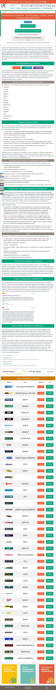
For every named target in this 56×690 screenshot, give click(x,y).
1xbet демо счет (28, 688)
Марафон (13, 79)
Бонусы (18, 8)
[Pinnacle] (2, 178)
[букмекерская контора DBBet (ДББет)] (9, 522)
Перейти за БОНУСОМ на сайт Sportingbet (28, 30)
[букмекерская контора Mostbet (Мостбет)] (9, 431)
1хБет (9, 157)
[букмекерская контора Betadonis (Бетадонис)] (9, 561)
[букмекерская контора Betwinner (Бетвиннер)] (9, 406)
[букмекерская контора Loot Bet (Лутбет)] (9, 503)
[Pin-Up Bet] (2, 192)
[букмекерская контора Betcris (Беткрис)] (9, 593)
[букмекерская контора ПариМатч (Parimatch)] (9, 470)
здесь (47, 291)
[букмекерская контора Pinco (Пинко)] (9, 645)
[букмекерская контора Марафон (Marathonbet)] (9, 399)
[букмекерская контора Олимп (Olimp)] (9, 483)
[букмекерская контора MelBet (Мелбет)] (9, 393)
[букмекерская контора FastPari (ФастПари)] (9, 548)
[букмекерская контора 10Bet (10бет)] (9, 535)
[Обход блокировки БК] (27, 674)
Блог (47, 687)
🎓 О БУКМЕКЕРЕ (27, 67)
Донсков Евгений (7, 363)
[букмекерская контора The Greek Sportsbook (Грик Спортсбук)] (9, 580)
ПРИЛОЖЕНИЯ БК (47, 8)
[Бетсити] (2, 187)
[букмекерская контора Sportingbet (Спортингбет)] (9, 490)
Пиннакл (51, 273)
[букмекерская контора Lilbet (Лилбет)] (9, 658)
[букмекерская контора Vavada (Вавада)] (9, 554)
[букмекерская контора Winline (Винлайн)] (9, 477)
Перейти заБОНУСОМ (49, 387)
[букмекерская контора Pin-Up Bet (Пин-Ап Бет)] (9, 444)
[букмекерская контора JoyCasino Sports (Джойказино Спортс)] (9, 619)
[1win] (2, 183)
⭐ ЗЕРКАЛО (17, 67)
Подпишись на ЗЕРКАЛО (38, 1)
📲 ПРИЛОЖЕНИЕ (38, 67)
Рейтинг (12, 8)
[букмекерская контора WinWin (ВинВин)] (9, 651)
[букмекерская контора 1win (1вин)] (9, 412)
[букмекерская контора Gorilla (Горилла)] (9, 574)
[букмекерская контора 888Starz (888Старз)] (9, 509)
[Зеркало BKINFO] (3, 6)
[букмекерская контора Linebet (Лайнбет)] (9, 567)
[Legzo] (2, 193)
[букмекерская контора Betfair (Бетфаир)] (9, 528)
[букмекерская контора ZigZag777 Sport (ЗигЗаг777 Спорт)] (9, 638)
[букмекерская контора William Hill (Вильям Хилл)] (9, 496)
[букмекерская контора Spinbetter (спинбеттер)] (9, 438)
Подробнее (40, 386)
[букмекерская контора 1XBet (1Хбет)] (9, 386)
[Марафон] (2, 176)
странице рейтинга (14, 333)
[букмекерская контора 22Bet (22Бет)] (9, 587)
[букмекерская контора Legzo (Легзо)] (9, 451)
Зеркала (24, 8)
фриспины (8, 223)
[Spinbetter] (2, 190)
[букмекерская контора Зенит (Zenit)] (9, 457)
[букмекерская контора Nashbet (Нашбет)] (9, 632)
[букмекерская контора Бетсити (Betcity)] (9, 425)
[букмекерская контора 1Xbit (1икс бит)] (9, 612)
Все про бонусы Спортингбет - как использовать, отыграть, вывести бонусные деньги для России (28, 16)
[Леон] (2, 185)
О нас (47, 688)
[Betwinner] (2, 180)
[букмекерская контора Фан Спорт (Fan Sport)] (9, 541)
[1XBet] (2, 173)
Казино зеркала (28, 687)
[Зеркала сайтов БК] (9, 674)
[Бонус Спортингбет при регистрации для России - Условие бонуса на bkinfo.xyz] (28, 21)
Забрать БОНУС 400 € (28, 26)
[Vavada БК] (2, 181)
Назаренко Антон (7, 357)
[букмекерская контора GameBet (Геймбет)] (9, 625)
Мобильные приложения (9, 687)
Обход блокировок (34, 8)
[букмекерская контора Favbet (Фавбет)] (9, 464)
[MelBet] (2, 175)
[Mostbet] (2, 188)
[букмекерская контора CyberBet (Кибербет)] (9, 606)
